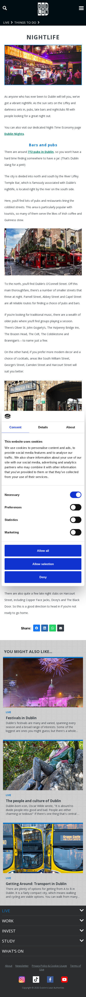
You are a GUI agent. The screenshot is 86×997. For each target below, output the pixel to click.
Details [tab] (43, 427)
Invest (9, 931)
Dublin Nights (14, 134)
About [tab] (70, 427)
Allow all (43, 550)
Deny (43, 577)
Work (7, 921)
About (8, 966)
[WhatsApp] (52, 628)
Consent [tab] (15, 427)
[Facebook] (36, 628)
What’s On (13, 951)
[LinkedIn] (44, 628)
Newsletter (22, 966)
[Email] (60, 628)
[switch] (75, 507)
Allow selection (43, 563)
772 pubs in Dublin (41, 152)
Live (6, 910)
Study (8, 941)
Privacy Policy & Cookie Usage (49, 966)
